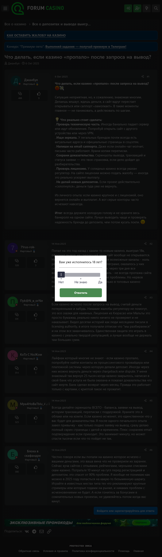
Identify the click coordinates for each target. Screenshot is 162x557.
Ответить (80, 293)
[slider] (61, 275)
